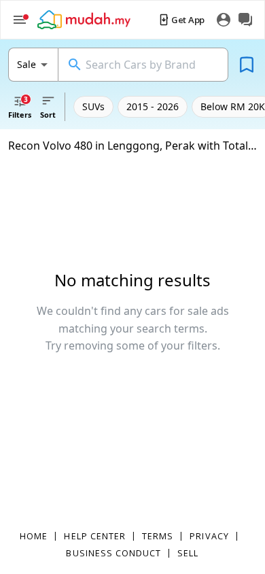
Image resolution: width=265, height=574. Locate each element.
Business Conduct (113, 553)
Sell (187, 553)
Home (34, 536)
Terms (157, 536)
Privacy (209, 536)
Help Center (95, 536)
